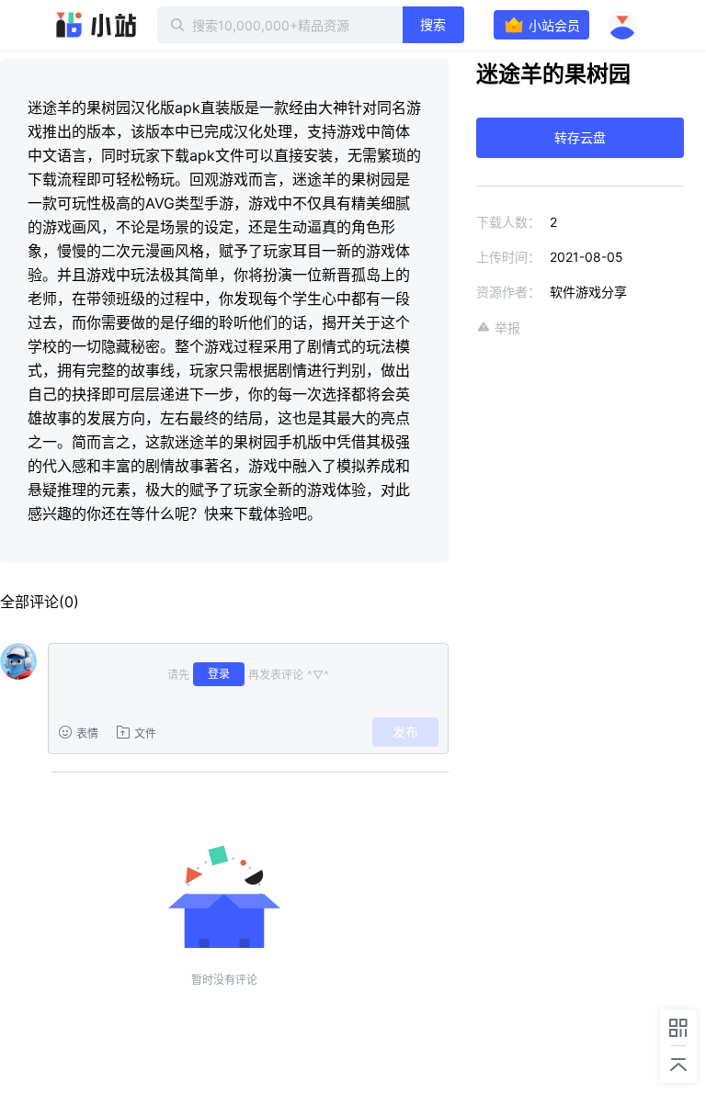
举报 (507, 327)
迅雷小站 (96, 25)
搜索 (433, 24)
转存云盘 (580, 137)
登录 (219, 674)
